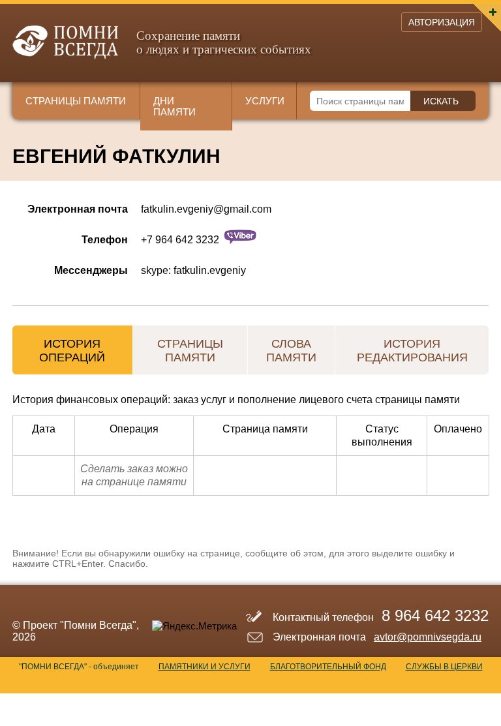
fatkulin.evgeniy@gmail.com (206, 209)
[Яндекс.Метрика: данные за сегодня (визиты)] (194, 625)
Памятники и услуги (204, 666)
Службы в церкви (444, 666)
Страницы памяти (75, 100)
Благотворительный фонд (328, 666)
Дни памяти (174, 106)
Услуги (264, 100)
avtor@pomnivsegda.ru (427, 637)
